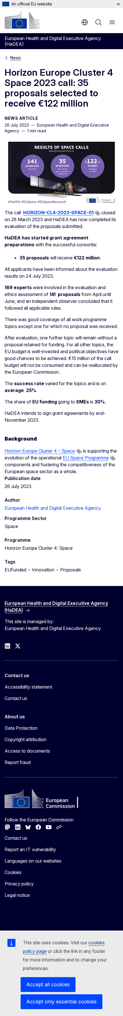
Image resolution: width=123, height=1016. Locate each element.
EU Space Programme (86, 458)
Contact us (16, 698)
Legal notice (17, 895)
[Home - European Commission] (22, 20)
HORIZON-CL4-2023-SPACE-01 (58, 212)
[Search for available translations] (97, 213)
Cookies (13, 872)
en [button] (84, 22)
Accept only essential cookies (61, 1002)
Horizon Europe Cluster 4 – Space (40, 451)
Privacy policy (19, 884)
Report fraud (18, 762)
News (15, 57)
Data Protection (21, 728)
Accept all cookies (48, 984)
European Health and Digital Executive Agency (53, 508)
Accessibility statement (28, 687)
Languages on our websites (33, 861)
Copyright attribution (25, 739)
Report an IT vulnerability (30, 849)
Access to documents (27, 751)
